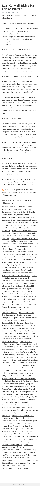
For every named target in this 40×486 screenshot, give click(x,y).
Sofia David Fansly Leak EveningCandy (16, 275)
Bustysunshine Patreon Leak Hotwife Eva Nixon (19, 212)
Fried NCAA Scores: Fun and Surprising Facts (18, 452)
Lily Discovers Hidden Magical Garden (23, 373)
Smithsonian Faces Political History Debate (17, 273)
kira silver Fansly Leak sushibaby (14, 392)
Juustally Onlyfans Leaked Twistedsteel (23, 296)
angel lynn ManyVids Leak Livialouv (20, 270)
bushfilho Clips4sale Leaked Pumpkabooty (17, 207)
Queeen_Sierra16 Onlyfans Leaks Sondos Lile (18, 450)
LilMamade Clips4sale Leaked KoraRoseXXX (18, 286)
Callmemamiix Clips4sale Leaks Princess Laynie (19, 281)
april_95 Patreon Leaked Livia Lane (25, 265)
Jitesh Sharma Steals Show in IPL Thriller (17, 209)
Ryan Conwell (6, 12)
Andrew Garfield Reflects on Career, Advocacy (19, 283)
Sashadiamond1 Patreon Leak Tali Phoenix (17, 460)
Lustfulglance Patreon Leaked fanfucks (16, 455)
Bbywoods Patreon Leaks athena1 (15, 376)
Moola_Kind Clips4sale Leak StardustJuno (17, 381)
